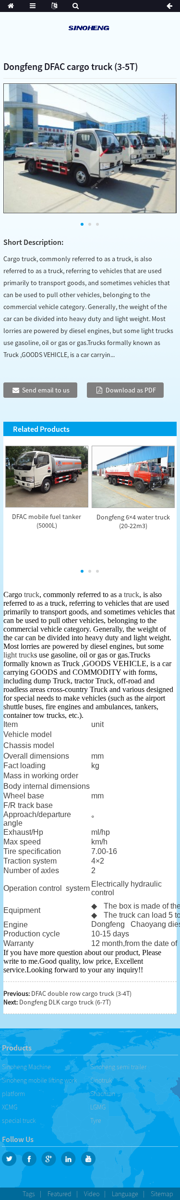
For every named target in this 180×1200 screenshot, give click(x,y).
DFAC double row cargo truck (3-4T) (81, 993)
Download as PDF (131, 390)
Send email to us (46, 390)
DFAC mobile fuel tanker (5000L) (46, 521)
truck (31, 594)
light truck (18, 655)
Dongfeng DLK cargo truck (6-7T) (65, 1002)
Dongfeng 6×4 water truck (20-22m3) (133, 521)
